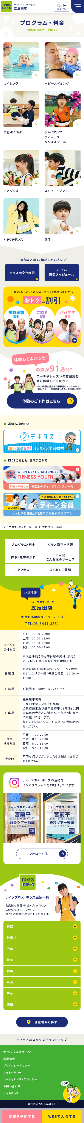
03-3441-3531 (46, 623)
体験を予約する (22, 1116)
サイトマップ (11, 1093)
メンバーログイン (62, 7)
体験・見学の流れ (23, 557)
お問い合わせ (11, 1086)
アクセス (23, 569)
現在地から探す (46, 1022)
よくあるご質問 (60, 569)
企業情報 (9, 1058)
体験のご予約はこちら (41, 401)
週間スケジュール (62, 273)
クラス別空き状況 (22, 273)
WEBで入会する (62, 1116)
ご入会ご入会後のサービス (60, 557)
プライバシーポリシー (16, 1065)
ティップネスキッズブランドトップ (42, 1040)
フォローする (38, 853)
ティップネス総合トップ (17, 1051)
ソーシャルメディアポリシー (20, 1079)
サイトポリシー (12, 1072)
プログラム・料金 (23, 544)
